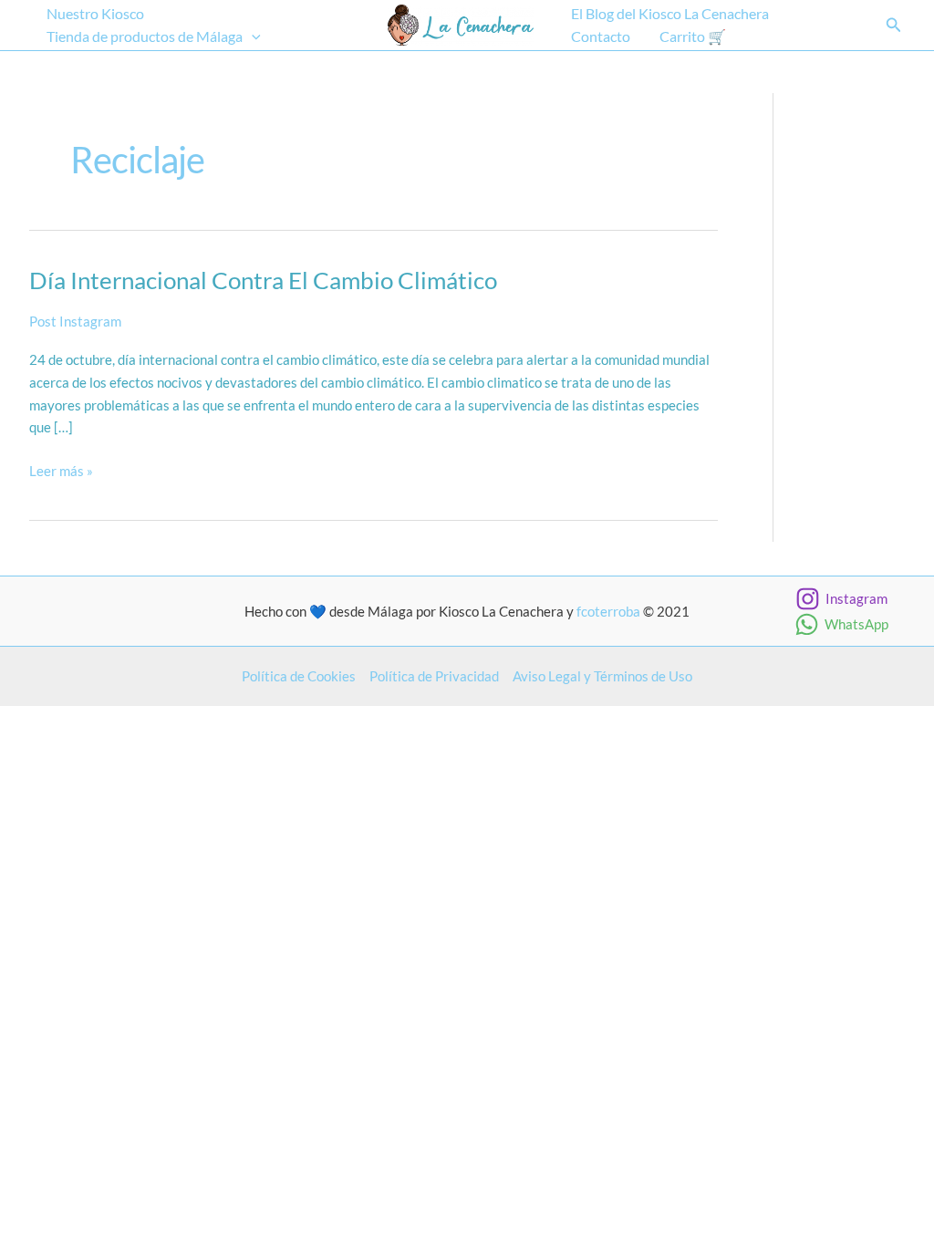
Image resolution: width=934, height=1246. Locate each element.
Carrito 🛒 (692, 36)
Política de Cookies (299, 676)
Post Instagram (75, 321)
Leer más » (61, 472)
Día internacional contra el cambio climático (263, 280)
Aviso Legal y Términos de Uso (602, 676)
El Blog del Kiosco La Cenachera (670, 13)
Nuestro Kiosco (95, 13)
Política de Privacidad (434, 676)
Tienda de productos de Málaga (145, 36)
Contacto (600, 36)
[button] (252, 37)
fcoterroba (608, 611)
